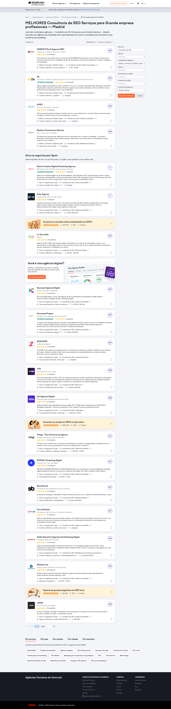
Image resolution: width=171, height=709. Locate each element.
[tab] (30, 639)
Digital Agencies (37, 17)
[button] (133, 4)
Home (27, 17)
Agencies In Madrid (52, 17)
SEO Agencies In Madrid (69, 17)
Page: (43, 626)
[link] (75, 3)
